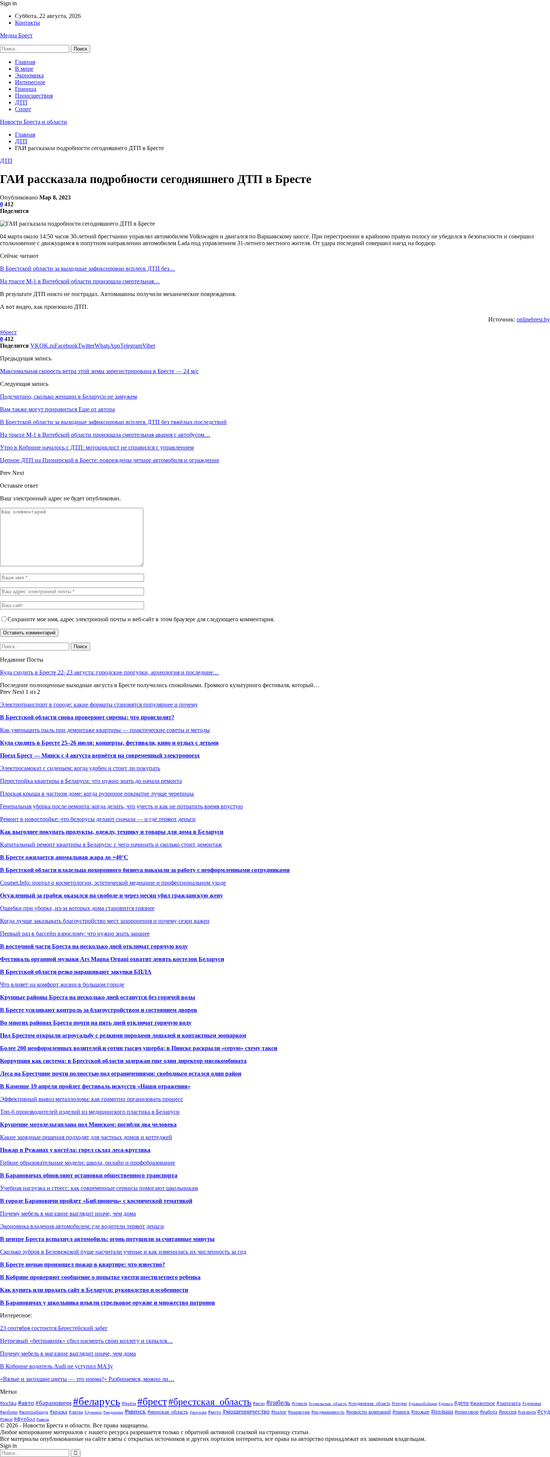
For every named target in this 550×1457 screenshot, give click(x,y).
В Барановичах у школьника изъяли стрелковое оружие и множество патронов (107, 1302)
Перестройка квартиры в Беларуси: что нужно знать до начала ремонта (91, 781)
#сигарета (527, 1412)
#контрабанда (33, 1412)
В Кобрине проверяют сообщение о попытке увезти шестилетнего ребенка (100, 1277)
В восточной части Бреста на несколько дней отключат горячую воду (94, 946)
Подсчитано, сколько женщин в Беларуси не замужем (68, 396)
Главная (25, 62)
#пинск (401, 1411)
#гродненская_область (369, 1403)
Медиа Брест (16, 35)
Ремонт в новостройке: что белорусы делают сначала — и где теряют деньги (98, 819)
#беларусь (96, 1401)
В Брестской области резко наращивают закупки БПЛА (76, 972)
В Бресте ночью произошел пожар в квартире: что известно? (82, 1264)
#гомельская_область (328, 1403)
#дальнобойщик (423, 1403)
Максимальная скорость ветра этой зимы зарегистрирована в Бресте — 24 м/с (99, 371)
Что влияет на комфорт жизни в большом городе (62, 984)
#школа (42, 1419)
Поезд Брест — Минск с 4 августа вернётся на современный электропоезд (99, 755)
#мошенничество (246, 1411)
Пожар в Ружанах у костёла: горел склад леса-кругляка (75, 1150)
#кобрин (9, 1412)
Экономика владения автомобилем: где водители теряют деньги (82, 1226)
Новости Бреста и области (33, 122)
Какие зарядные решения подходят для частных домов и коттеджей (86, 1137)
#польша (442, 1411)
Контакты (27, 22)
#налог (279, 1412)
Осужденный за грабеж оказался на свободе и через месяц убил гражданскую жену (111, 895)
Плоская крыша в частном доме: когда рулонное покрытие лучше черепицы (97, 793)
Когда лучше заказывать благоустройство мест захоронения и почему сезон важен (105, 921)
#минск (135, 1411)
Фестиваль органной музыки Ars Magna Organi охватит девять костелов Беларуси (112, 959)
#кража (58, 1412)
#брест (8, 332)
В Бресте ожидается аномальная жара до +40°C (64, 857)
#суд (543, 1411)
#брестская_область (209, 1401)
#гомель (299, 1403)
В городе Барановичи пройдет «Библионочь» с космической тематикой (96, 1201)
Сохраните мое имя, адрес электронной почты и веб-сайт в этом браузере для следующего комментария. (141, 619)
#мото (214, 1412)
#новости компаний (368, 1412)
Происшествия (34, 95)
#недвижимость (328, 1412)
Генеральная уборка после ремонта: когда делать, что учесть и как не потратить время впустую (121, 806)
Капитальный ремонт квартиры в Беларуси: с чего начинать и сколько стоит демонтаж (111, 844)
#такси (6, 1419)
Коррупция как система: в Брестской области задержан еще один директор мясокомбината (123, 1061)
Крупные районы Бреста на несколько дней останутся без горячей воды (97, 997)
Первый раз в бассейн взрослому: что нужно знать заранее (75, 933)
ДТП (21, 102)
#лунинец (93, 1412)
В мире (24, 68)
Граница (25, 89)
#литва (76, 1412)
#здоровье (531, 1403)
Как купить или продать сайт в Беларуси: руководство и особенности (94, 1290)
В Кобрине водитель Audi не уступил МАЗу (56, 1366)
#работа (488, 1412)
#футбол (24, 1418)
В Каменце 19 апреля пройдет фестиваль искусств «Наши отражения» (95, 1086)
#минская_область (167, 1412)
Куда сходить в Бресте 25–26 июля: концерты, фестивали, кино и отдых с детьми (109, 743)
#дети (461, 1403)
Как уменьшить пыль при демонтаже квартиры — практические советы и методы (105, 730)
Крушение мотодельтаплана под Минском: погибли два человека (88, 1124)
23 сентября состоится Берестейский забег (54, 1328)
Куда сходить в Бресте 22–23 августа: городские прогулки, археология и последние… (109, 672)
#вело (259, 1403)
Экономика (29, 75)
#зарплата (508, 1403)
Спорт (23, 109)
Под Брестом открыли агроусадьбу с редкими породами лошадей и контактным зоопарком (123, 1035)
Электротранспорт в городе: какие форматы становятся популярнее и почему (99, 704)
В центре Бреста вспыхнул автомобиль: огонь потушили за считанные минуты (107, 1239)
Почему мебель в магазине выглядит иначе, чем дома (68, 1213)
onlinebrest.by (533, 319)
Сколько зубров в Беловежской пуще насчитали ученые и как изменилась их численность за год (123, 1252)
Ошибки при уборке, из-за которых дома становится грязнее (77, 908)
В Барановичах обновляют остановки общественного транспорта (88, 1175)
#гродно (399, 1403)
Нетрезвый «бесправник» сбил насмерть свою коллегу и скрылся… (86, 1341)
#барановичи (53, 1402)
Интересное (30, 82)
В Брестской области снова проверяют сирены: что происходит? (87, 717)
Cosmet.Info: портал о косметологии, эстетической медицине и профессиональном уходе (113, 883)
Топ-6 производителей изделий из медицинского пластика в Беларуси (90, 1112)
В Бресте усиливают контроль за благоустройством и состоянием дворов (98, 1010)
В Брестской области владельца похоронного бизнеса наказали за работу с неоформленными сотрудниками (145, 870)
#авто (26, 1402)
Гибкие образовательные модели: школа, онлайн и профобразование (87, 1162)
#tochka (8, 1403)
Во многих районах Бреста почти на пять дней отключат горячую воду (96, 1022)
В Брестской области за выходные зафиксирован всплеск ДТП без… (87, 268)
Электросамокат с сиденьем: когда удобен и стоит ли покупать (80, 768)
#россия (507, 1412)
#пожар (420, 1411)
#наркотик (299, 1412)
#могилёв (198, 1412)
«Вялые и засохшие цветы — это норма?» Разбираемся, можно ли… (87, 1379)
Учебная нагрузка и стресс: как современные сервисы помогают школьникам (99, 1188)
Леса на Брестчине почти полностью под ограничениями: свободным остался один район (120, 1073)
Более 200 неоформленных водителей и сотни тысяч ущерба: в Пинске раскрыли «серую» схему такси (138, 1048)
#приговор (467, 1412)
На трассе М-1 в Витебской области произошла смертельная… (80, 281)
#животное (482, 1403)
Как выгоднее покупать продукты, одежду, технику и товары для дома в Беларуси (111, 832)
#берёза (129, 1403)
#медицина (113, 1412)
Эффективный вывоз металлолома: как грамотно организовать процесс (91, 1099)
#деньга (446, 1403)
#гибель (278, 1402)
